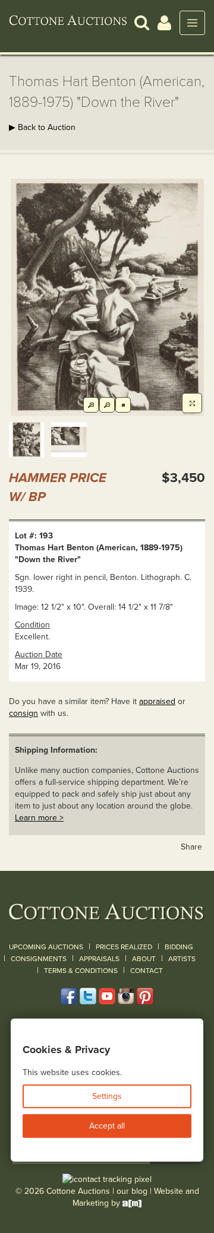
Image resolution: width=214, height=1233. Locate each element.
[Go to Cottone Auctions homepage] (68, 22)
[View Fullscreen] (192, 403)
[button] (141, 22)
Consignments (39, 959)
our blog (132, 1191)
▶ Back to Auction (42, 127)
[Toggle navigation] (192, 23)
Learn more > (39, 818)
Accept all (107, 1126)
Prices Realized (124, 947)
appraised (157, 701)
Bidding (179, 947)
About (144, 959)
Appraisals (99, 959)
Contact (146, 970)
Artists (182, 959)
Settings (107, 1096)
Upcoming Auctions (46, 947)
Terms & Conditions (81, 970)
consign (23, 713)
